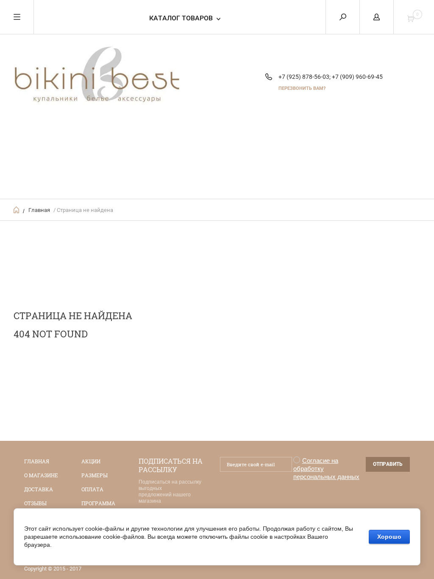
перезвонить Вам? (302, 88)
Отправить (388, 464)
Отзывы (35, 503)
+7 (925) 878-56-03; (304, 76)
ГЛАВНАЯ (36, 461)
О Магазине (41, 475)
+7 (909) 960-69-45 (357, 76)
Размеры (94, 475)
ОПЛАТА (92, 489)
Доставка (38, 489)
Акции (90, 461)
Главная (39, 210)
